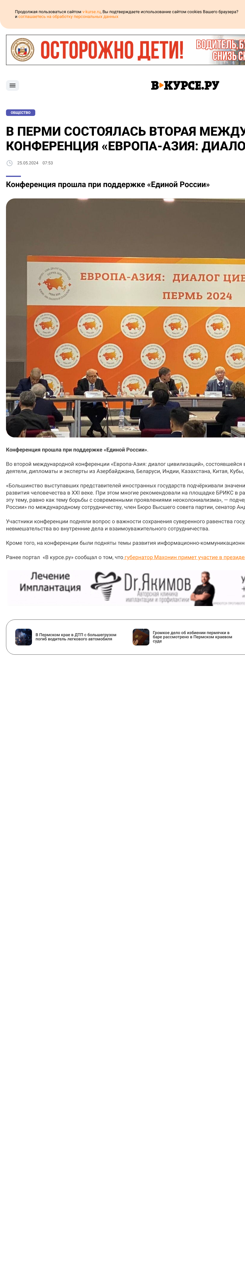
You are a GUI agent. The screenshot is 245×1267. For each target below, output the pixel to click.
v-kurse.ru (91, 12)
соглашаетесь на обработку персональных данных (69, 16)
